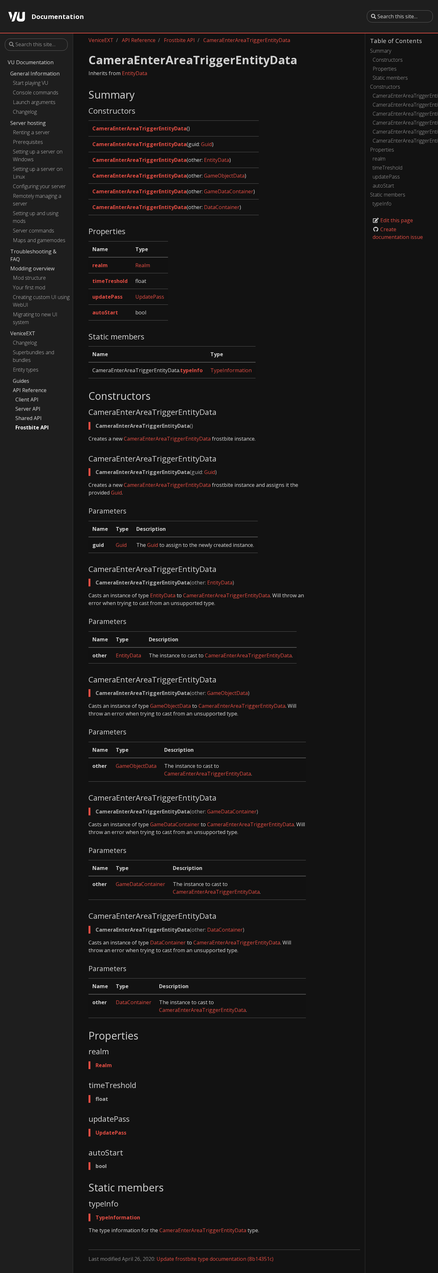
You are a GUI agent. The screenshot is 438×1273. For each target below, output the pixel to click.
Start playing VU (30, 82)
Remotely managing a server (37, 199)
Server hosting (28, 123)
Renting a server (31, 132)
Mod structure (29, 277)
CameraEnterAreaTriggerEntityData (403, 95)
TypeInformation (231, 370)
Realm (142, 265)
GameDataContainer (228, 191)
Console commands (35, 92)
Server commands (33, 230)
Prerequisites (28, 141)
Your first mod (29, 287)
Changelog (25, 111)
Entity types (25, 369)
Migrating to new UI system (35, 318)
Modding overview (32, 268)
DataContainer (222, 207)
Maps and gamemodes (39, 240)
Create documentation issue (398, 233)
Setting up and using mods (35, 217)
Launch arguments (34, 102)
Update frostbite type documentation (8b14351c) (215, 1258)
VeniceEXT (22, 333)
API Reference (29, 390)
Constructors (388, 59)
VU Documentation (31, 62)
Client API (26, 399)
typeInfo (382, 203)
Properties (385, 68)
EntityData (134, 73)
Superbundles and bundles (33, 356)
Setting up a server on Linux (38, 172)
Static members (390, 77)
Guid (206, 144)
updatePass (386, 176)
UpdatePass (149, 296)
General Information (35, 73)
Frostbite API (32, 427)
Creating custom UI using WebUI (41, 301)
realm (379, 158)
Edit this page (396, 220)
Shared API (28, 418)
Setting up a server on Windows (38, 155)
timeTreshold (387, 167)
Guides (21, 380)
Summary (380, 50)
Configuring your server (39, 186)
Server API (27, 408)
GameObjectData (224, 175)
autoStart (383, 185)
